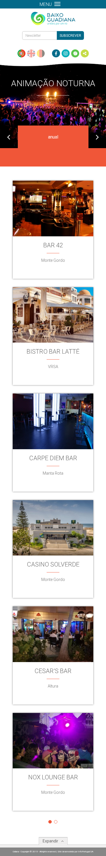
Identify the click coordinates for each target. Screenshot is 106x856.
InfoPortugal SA (85, 851)
